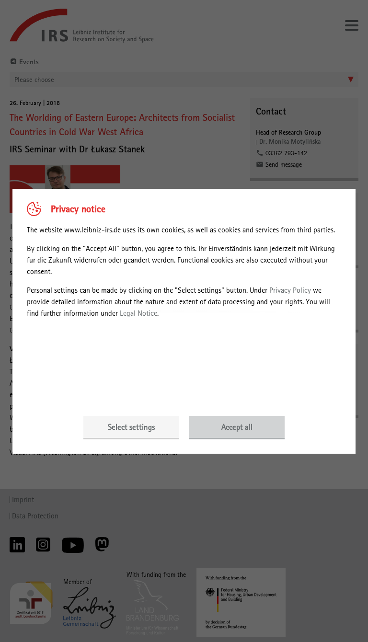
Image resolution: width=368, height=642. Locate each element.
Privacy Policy (290, 290)
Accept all (237, 427)
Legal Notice (138, 313)
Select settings (131, 427)
